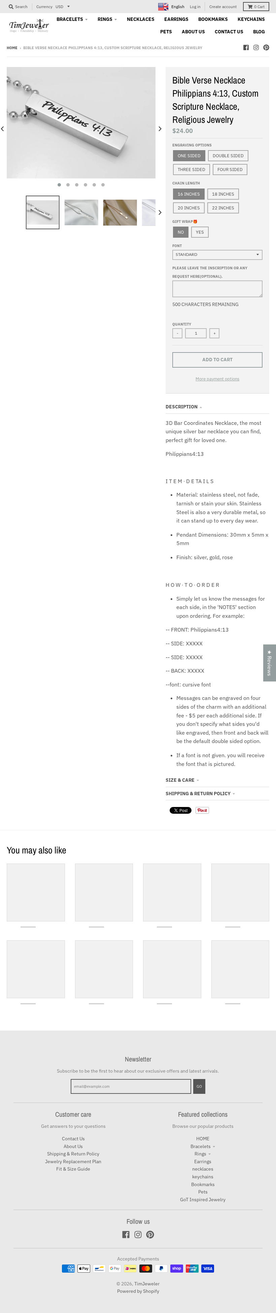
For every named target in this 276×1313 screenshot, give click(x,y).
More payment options (217, 379)
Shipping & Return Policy (198, 793)
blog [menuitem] (259, 32)
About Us (73, 1146)
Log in (195, 6)
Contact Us (73, 1139)
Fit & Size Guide (73, 1169)
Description (182, 407)
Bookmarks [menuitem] (213, 19)
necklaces (202, 1169)
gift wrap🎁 (185, 221)
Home (12, 47)
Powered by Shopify (138, 1291)
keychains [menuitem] (251, 19)
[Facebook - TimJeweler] (246, 47)
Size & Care (180, 780)
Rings (200, 1154)
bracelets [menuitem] (70, 19)
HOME (202, 1139)
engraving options (192, 145)
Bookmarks (203, 1184)
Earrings (202, 1161)
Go (199, 1086)
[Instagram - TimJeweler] (256, 47)
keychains (202, 1177)
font (177, 245)
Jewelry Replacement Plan (73, 1161)
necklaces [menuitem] (140, 19)
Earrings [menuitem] (176, 19)
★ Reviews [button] (269, 663)
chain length (186, 183)
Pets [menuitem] (166, 32)
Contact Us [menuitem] (229, 32)
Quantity (181, 324)
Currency (44, 6)
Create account (223, 6)
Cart (259, 6)
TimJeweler (147, 1284)
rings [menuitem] (105, 19)
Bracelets (201, 1146)
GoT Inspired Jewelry (203, 1200)
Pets (203, 1192)
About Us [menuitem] (193, 32)
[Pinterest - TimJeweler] (266, 47)
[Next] (160, 129)
